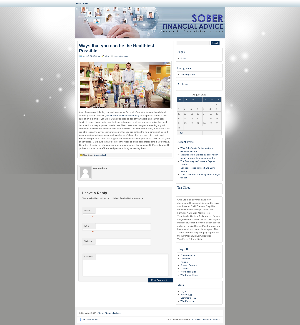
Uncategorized (100, 155)
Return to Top (90, 320)
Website (88, 241)
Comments (188, 298)
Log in (183, 291)
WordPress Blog (188, 271)
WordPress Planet (189, 275)
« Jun (180, 133)
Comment (88, 256)
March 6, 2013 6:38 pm (91, 56)
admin (107, 56)
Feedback (185, 258)
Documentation (187, 255)
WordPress (213, 319)
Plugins (184, 262)
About (85, 3)
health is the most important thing (122, 115)
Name (89, 211)
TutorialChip (199, 319)
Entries (186, 294)
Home (78, 3)
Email (89, 227)
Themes (184, 268)
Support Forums (188, 265)
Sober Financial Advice (109, 313)
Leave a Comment (121, 56)
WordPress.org (187, 301)
